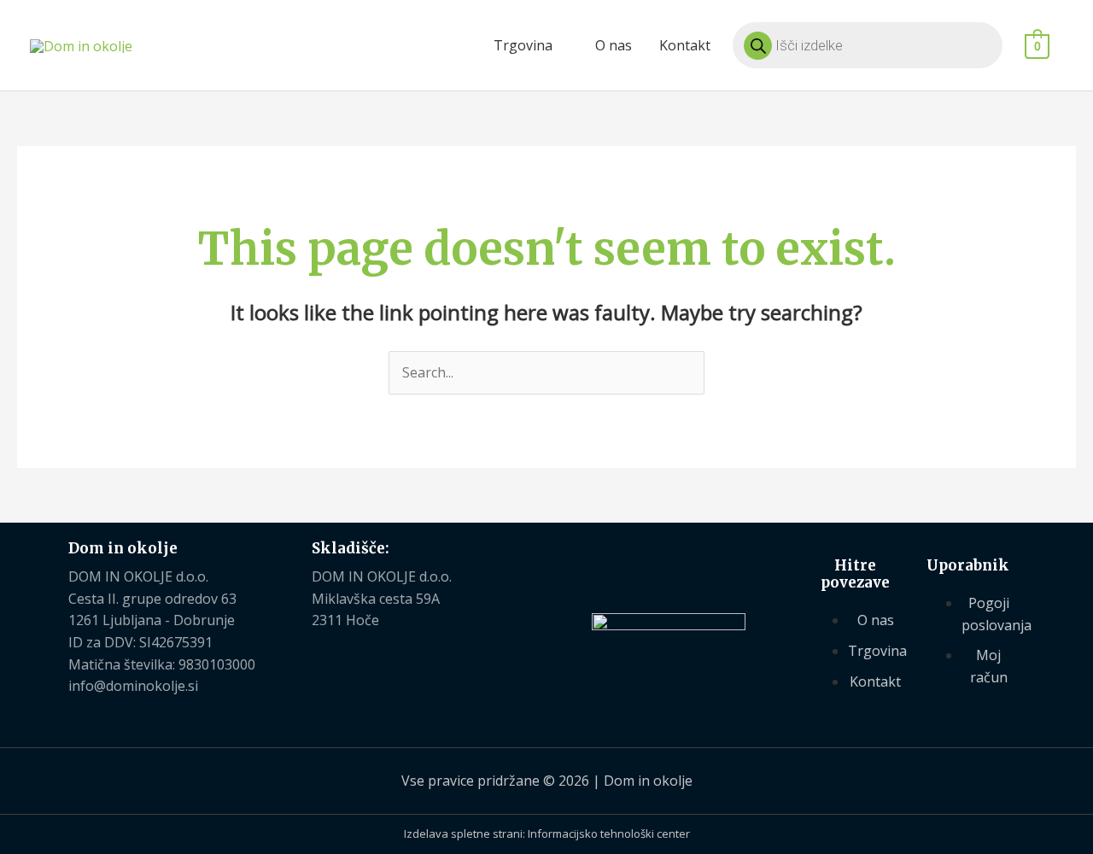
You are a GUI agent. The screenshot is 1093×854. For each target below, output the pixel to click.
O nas (613, 45)
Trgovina (523, 45)
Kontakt (684, 45)
